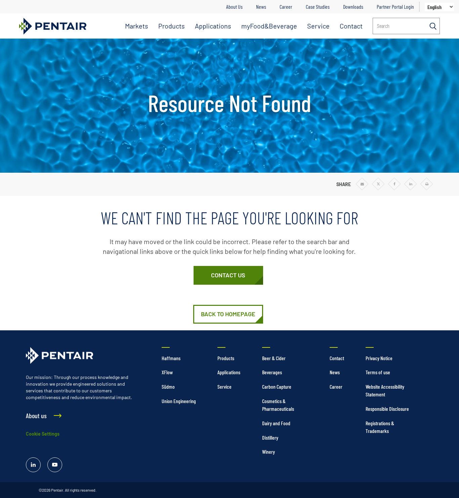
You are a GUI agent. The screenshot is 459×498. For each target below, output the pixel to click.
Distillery (270, 437)
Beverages (272, 372)
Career (286, 6)
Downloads (353, 6)
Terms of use (378, 372)
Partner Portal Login (395, 6)
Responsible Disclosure (387, 408)
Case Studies (318, 6)
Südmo (168, 386)
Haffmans (171, 358)
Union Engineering (179, 401)
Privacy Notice (379, 358)
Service (318, 26)
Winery (268, 451)
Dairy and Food (276, 423)
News (261, 6)
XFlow (167, 372)
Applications (213, 26)
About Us (234, 6)
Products (171, 26)
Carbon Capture (276, 386)
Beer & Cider (274, 358)
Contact (351, 26)
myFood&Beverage (269, 26)
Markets (136, 26)
